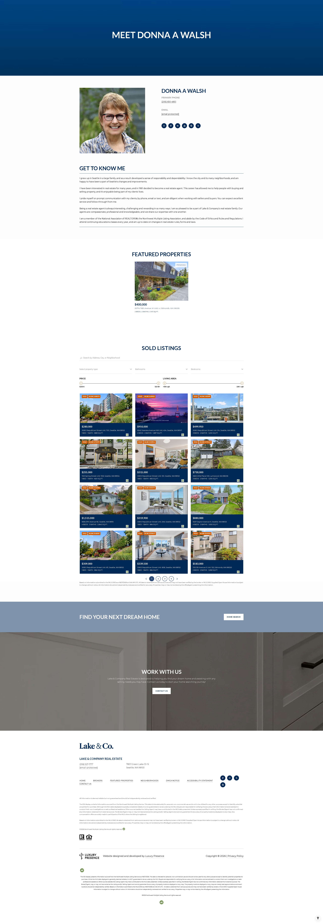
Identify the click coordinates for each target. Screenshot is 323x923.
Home (82, 780)
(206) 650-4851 (169, 102)
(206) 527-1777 (86, 764)
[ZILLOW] (184, 125)
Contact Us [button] (161, 691)
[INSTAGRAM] (164, 125)
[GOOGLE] (191, 125)
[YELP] (198, 125)
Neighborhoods (149, 780)
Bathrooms (140, 369)
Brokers (97, 780)
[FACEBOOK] (170, 125)
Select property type (88, 369)
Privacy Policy (236, 856)
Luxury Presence (154, 856)
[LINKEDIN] (177, 125)
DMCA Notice (173, 780)
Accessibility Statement (200, 780)
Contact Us (85, 784)
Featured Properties (121, 780)
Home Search (233, 617)
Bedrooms (195, 369)
